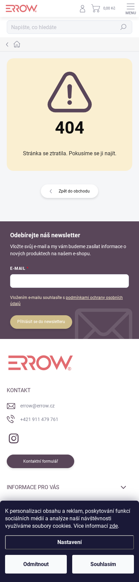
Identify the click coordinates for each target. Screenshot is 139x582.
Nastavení (69, 542)
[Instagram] (13, 437)
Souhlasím (103, 564)
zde (113, 526)
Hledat (123, 27)
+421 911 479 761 (39, 419)
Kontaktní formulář (40, 461)
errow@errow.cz (37, 405)
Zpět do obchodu (74, 191)
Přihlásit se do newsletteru (41, 321)
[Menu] (130, 8)
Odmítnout (36, 564)
